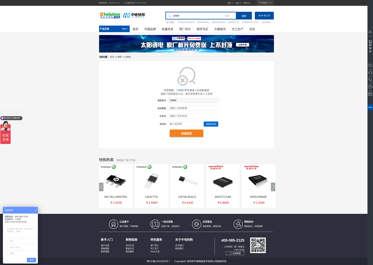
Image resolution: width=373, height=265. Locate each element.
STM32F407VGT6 (250, 22)
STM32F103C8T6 (186, 22)
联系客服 (105, 251)
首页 (135, 29)
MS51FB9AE (203, 22)
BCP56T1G (233, 22)
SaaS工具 (155, 251)
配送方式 (130, 248)
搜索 (119, 57)
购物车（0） (267, 3)
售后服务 (130, 251)
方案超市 (220, 29)
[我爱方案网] (110, 15)
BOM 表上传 (264, 15)
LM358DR (266, 22)
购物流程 (105, 248)
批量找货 (167, 29)
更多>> (125, 29)
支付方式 (130, 245)
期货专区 (202, 29)
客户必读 (105, 245)
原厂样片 (185, 29)
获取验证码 (211, 124)
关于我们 (179, 245)
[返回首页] (134, 15)
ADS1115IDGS (218, 22)
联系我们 (179, 248)
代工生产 (237, 29)
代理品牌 (150, 29)
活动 (252, 29)
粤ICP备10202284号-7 (158, 261)
